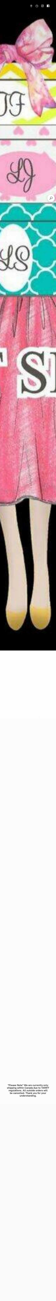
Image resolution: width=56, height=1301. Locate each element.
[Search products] (51, 198)
